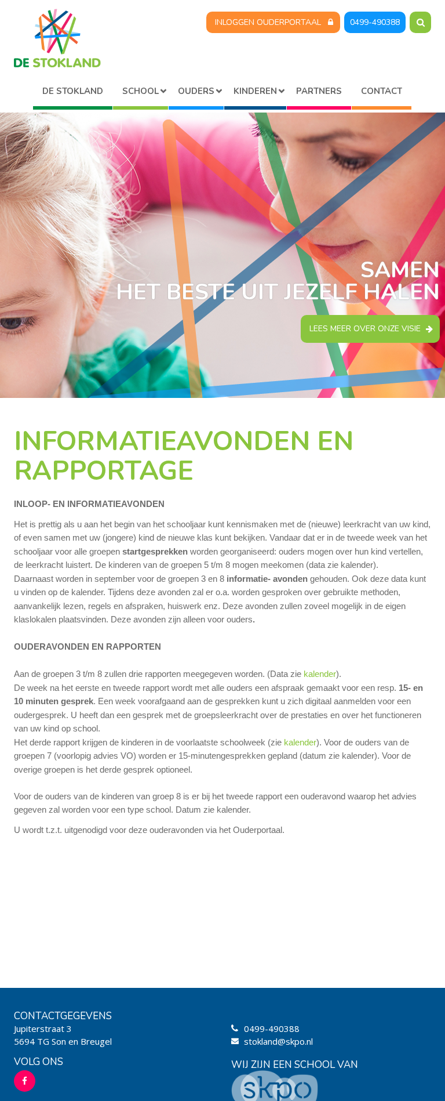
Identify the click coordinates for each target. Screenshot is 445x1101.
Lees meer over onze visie (365, 328)
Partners (319, 91)
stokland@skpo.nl (278, 1041)
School (140, 91)
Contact (381, 91)
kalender (320, 674)
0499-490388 (375, 22)
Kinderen (255, 91)
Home (72, 93)
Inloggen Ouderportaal (268, 22)
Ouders (196, 91)
